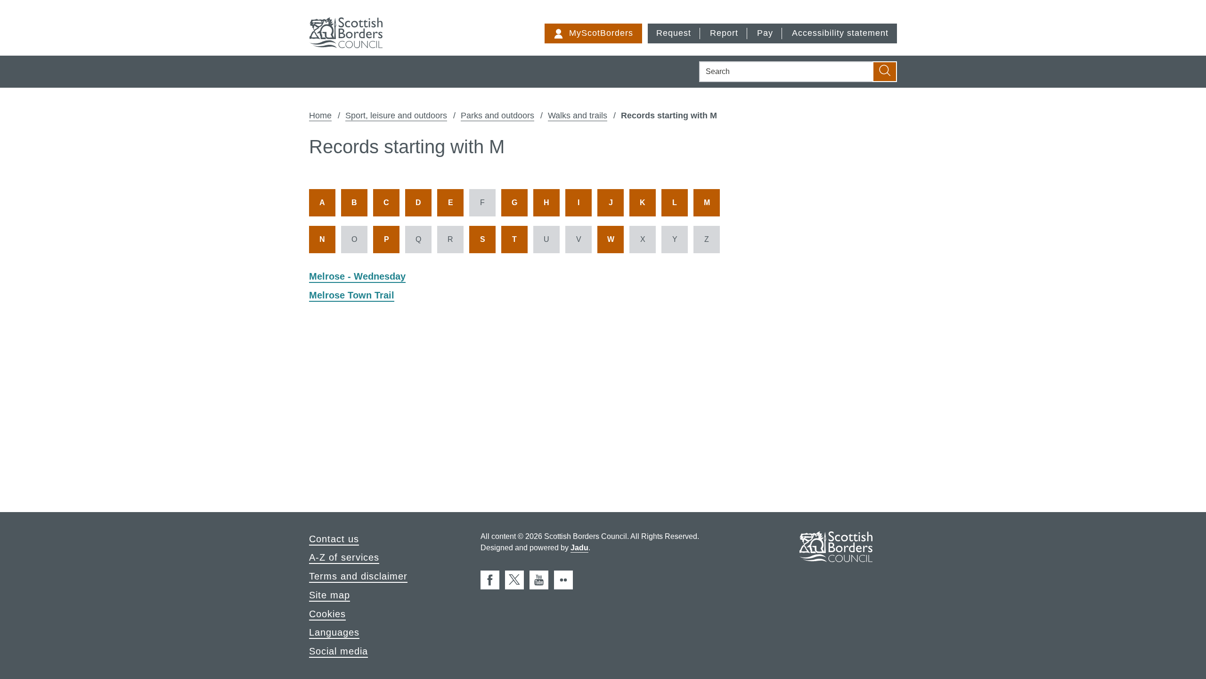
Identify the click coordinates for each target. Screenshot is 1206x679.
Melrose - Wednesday (357, 276)
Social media (338, 651)
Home (320, 115)
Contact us (334, 539)
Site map (329, 595)
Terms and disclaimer (358, 576)
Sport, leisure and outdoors (396, 115)
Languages (334, 632)
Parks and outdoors (497, 115)
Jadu (579, 548)
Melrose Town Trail (351, 295)
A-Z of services (344, 557)
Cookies (327, 614)
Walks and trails (577, 115)
